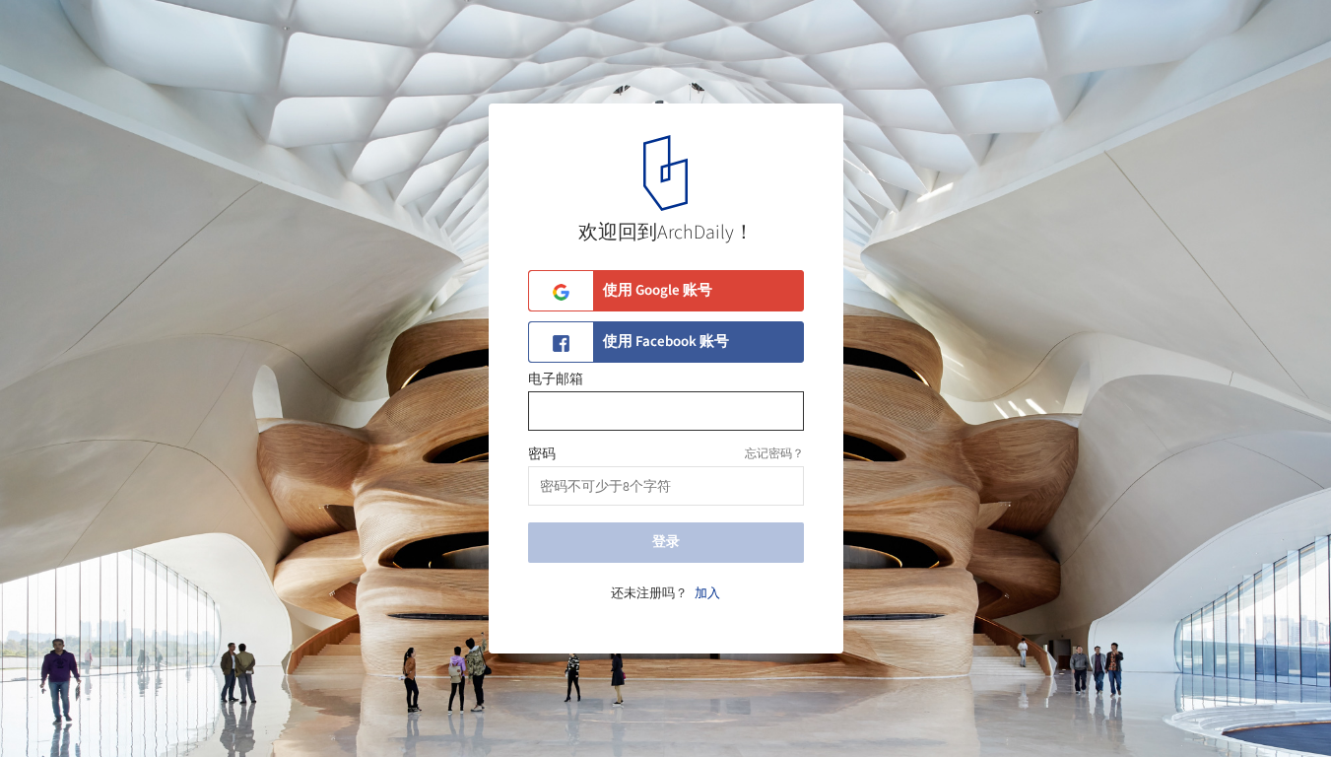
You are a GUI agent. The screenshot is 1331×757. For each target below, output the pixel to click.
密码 (542, 454)
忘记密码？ (774, 454)
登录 (666, 542)
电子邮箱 (555, 379)
